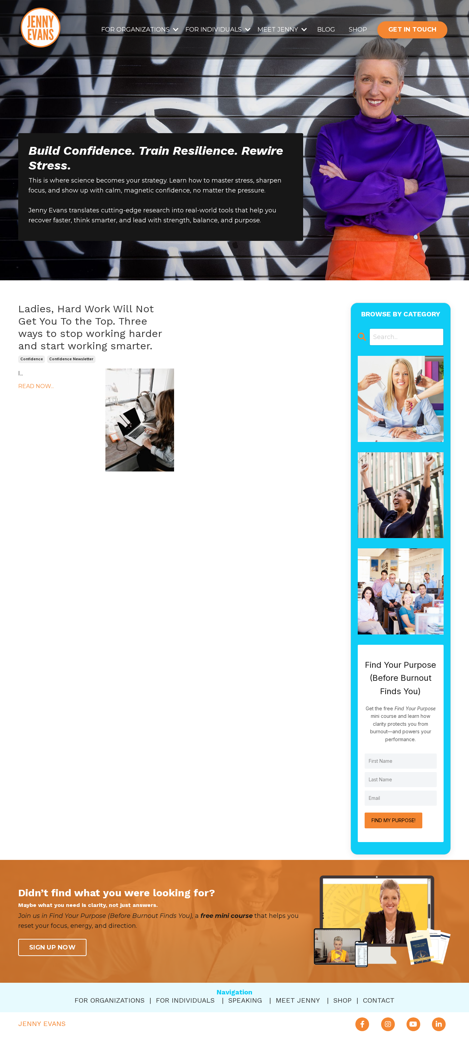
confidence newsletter (71, 359)
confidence (31, 359)
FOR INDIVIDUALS (185, 1000)
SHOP (358, 29)
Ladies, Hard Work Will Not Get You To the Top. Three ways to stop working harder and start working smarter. (90, 327)
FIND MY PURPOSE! (393, 820)
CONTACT (378, 1000)
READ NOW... (36, 386)
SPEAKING (245, 1000)
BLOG (326, 29)
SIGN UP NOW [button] (52, 947)
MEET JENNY (298, 1000)
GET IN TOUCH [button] (412, 29)
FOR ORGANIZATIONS (110, 1000)
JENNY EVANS (42, 1023)
